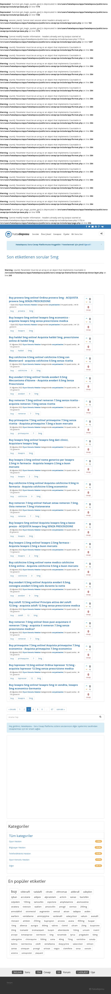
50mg (95, 934)
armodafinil (16, 911)
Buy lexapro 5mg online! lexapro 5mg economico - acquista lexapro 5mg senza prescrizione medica (39, 319)
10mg (13, 925)
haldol (21, 350)
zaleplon (87, 891)
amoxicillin (50, 906)
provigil (36, 948)
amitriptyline (43, 916)
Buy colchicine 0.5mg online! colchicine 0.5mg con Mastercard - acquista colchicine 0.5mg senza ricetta (41, 358)
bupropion (49, 920)
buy (12, 311)
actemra (14, 953)
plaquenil (39, 953)
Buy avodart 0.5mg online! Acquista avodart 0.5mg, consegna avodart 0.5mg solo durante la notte (40, 584)
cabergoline (16, 939)
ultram (74, 925)
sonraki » (61, 709)
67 (52, 709)
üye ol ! (87, 244)
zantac (14, 948)
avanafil (94, 916)
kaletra (14, 944)
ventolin (87, 948)
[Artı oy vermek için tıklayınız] (86, 298)
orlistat (47, 948)
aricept (14, 934)
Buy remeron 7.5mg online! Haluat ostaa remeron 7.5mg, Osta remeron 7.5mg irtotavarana (43, 504)
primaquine (23, 433)
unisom (86, 930)
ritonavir (15, 920)
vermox (72, 906)
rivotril (96, 930)
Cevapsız (57, 234)
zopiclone (51, 902)
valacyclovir (71, 916)
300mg (45, 925)
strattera (15, 906)
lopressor (22, 678)
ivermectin (41, 934)
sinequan (25, 948)
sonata (92, 939)
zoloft (20, 615)
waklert (38, 906)
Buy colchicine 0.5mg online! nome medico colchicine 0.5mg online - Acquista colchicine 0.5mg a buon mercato (43, 564)
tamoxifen (38, 902)
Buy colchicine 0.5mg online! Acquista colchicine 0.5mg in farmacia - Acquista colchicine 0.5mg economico (44, 484)
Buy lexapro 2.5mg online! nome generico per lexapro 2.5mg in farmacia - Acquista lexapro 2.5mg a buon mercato (41, 463)
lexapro (21, 330)
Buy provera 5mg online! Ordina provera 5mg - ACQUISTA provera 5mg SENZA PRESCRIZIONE (43, 299)
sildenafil (25, 891)
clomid (65, 925)
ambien (26, 920)
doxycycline (64, 944)
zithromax (61, 891)
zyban (14, 897)
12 (28, 615)
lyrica (72, 934)
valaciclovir (78, 944)
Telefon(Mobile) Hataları (20, 853)
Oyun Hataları (15, 841)
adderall (75, 891)
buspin (51, 930)
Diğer (11, 865)
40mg (61, 939)
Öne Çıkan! (46, 234)
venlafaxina (49, 944)
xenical (56, 911)
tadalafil (38, 891)
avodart (21, 393)
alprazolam (50, 897)
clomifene (67, 948)
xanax (73, 897)
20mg (13, 930)
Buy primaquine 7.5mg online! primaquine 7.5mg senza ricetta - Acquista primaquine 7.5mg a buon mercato (42, 422)
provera (21, 311)
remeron (22, 413)
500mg (43, 939)
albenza (23, 925)
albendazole (63, 930)
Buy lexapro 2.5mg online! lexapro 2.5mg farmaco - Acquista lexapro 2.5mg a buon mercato (40, 544)
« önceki (12, 709)
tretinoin (27, 906)
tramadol (24, 930)
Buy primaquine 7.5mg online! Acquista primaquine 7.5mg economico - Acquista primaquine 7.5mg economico (44, 647)
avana (71, 920)
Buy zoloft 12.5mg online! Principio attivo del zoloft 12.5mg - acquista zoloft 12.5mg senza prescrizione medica (44, 604)
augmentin (45, 911)
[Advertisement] (55, 284)
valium (84, 916)
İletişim (10, 982)
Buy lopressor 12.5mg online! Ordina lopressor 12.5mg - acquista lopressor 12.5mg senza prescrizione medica (42, 666)
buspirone (94, 925)
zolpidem (15, 902)
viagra (56, 948)
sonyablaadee (54, 305)
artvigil (62, 906)
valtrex (55, 925)
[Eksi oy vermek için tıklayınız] (86, 301)
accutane (25, 897)
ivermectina (26, 944)
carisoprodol (27, 953)
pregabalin (84, 934)
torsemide (61, 934)
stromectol (31, 911)
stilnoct (90, 944)
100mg (27, 902)
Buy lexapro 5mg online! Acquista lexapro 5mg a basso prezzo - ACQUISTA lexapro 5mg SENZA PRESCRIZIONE (42, 524)
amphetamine (66, 902)
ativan (66, 911)
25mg (83, 925)
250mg (37, 920)
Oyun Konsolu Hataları (28, 305)
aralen (87, 911)
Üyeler (66, 234)
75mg (70, 939)
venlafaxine (28, 916)
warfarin (15, 916)
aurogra (34, 925)
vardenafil (57, 916)
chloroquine (31, 939)
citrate (49, 891)
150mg (76, 930)
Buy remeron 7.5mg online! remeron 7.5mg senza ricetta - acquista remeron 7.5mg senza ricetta (44, 402)
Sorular (35, 234)
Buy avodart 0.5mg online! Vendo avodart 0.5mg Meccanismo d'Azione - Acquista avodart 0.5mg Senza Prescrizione (41, 380)
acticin (63, 897)
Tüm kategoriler (21, 835)
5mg (31, 311)
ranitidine (80, 939)
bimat (78, 948)
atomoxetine (83, 902)
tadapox (77, 911)
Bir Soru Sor (77, 234)
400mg (81, 920)
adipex (37, 897)
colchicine (22, 370)
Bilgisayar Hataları (17, 847)
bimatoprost (26, 934)
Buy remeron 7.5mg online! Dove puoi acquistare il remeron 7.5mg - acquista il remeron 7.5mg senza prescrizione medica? (40, 625)
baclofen (84, 897)
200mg (83, 906)
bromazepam (38, 930)
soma (52, 939)
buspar (91, 920)
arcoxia (61, 920)
